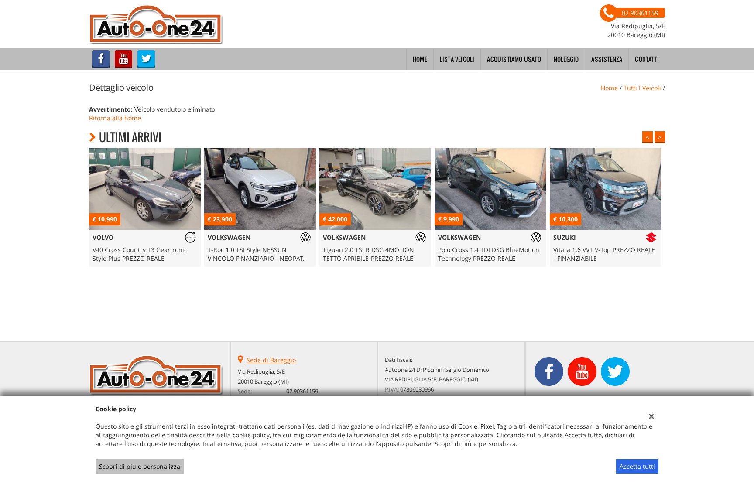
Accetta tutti (637, 466)
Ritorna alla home (115, 118)
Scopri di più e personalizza (139, 466)
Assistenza (606, 59)
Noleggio (566, 59)
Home (420, 59)
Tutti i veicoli (642, 88)
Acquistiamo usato (514, 59)
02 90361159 (302, 391)
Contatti (647, 59)
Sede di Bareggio (271, 360)
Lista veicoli (457, 59)
